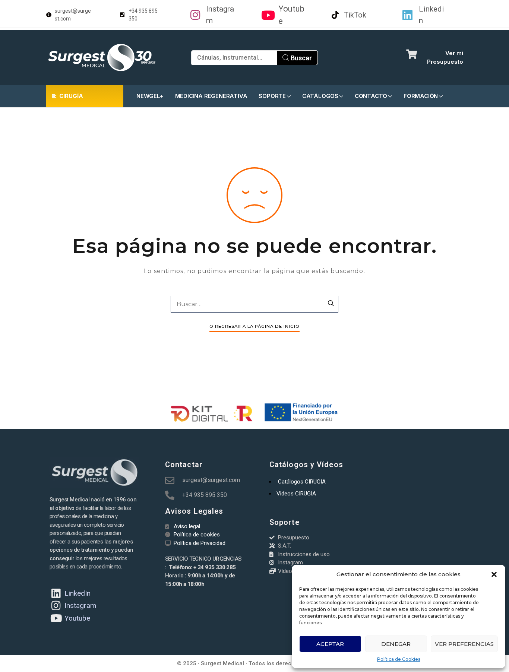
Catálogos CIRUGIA (302, 481)
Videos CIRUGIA (296, 493)
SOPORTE (272, 95)
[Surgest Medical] (102, 57)
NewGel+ (150, 95)
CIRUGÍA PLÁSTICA (67, 99)
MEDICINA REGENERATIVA (211, 95)
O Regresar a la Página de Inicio (254, 326)
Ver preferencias (464, 643)
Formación (421, 95)
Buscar (300, 58)
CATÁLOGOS (320, 95)
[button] (494, 574)
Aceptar (330, 643)
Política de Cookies (398, 659)
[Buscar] (330, 304)
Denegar (396, 643)
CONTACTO (371, 95)
